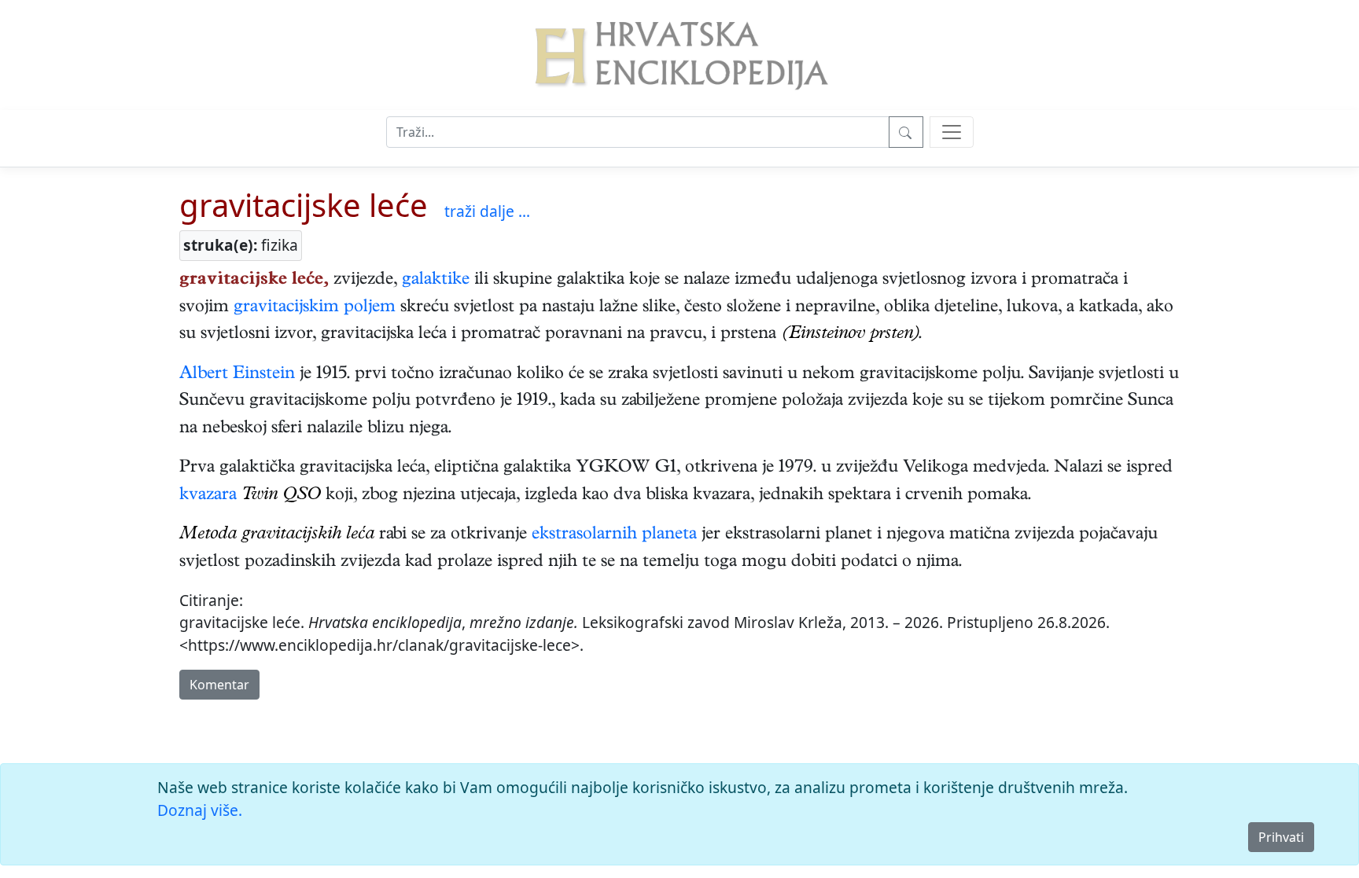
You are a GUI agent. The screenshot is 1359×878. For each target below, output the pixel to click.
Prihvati (1281, 837)
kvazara (208, 496)
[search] (952, 132)
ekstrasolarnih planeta (614, 535)
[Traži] (906, 132)
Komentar (219, 684)
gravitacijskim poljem (315, 308)
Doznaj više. (199, 810)
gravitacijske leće (303, 204)
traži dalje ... (487, 211)
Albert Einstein (237, 375)
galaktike (436, 280)
